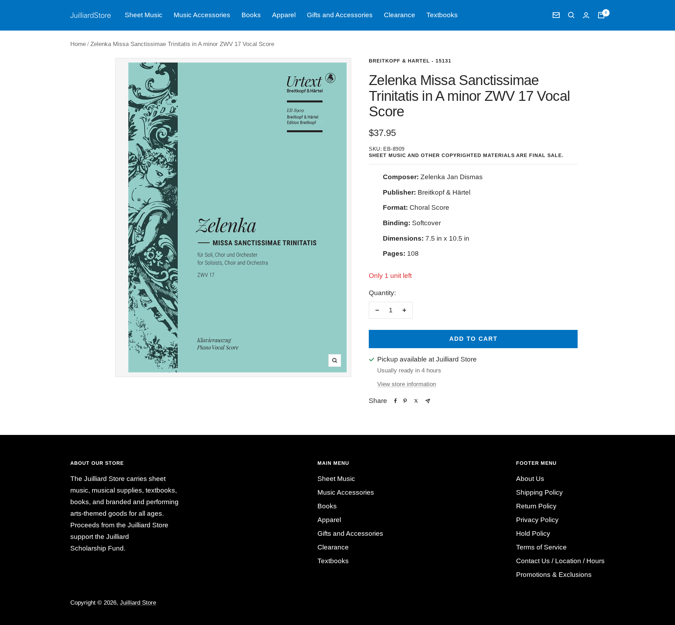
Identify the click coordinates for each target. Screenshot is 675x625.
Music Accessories (202, 15)
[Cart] (601, 15)
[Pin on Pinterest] (405, 400)
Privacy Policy (537, 519)
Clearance (399, 15)
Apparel (284, 15)
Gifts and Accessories (340, 15)
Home (78, 44)
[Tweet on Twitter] (416, 400)
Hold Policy (533, 533)
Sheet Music (143, 15)
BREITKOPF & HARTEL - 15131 (410, 61)
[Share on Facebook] (395, 400)
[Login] (586, 15)
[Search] (571, 15)
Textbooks (442, 15)
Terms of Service (541, 547)
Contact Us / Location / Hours (560, 561)
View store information (406, 384)
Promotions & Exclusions (554, 574)
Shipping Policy (539, 492)
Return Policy (536, 506)
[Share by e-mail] (427, 401)
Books (251, 15)
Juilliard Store (138, 602)
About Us (530, 478)
